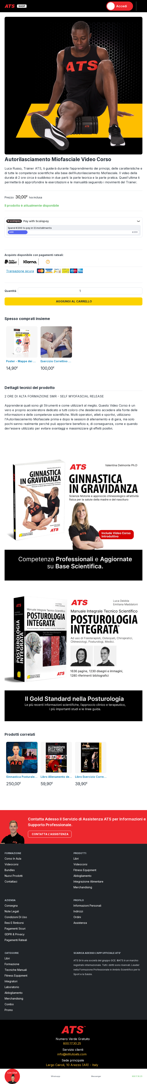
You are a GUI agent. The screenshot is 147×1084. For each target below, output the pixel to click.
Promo (9, 1010)
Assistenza (80, 922)
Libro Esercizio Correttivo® (90, 776)
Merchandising (83, 887)
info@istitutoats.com (72, 1054)
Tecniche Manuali (16, 969)
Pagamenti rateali (16, 940)
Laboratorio (12, 987)
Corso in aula (13, 858)
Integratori (11, 981)
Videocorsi (11, 864)
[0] (99, 6)
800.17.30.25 (72, 1043)
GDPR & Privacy (14, 934)
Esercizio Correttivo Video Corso (56, 361)
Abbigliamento (82, 875)
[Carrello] (99, 6)
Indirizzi (78, 911)
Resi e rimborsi (14, 922)
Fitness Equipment (85, 870)
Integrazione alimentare (88, 881)
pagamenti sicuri (15, 928)
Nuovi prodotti (14, 875)
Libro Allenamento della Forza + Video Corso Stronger (56, 776)
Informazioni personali (87, 905)
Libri (76, 858)
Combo (9, 1004)
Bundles (10, 870)
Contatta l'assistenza (50, 834)
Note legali (12, 911)
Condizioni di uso (16, 917)
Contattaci (11, 881)
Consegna (11, 905)
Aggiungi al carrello (74, 301)
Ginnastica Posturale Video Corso (22, 776)
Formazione (12, 964)
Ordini (77, 917)
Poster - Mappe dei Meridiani (22, 361)
